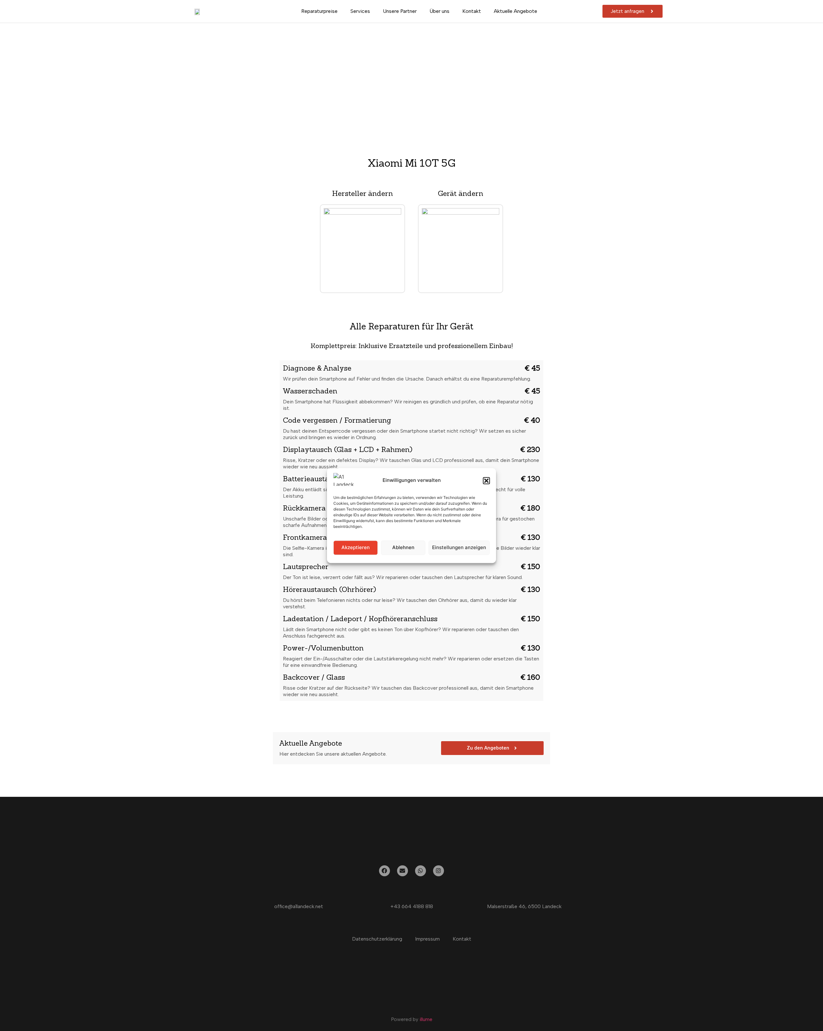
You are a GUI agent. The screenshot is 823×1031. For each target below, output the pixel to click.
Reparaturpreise (319, 11)
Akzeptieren (355, 548)
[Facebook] (384, 870)
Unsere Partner (400, 11)
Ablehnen (403, 548)
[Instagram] (438, 870)
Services (360, 11)
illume (426, 1019)
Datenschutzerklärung (377, 939)
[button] (486, 480)
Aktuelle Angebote (515, 11)
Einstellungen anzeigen (459, 548)
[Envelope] (402, 870)
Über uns (439, 11)
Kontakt (471, 11)
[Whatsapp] (420, 870)
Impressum (427, 939)
